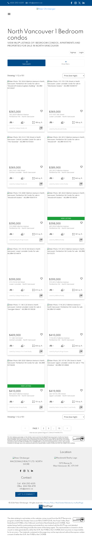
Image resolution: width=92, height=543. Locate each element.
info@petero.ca (35, 3)
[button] (15, 3)
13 (59, 428)
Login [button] (81, 52)
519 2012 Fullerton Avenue (61, 283)
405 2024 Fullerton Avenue (61, 227)
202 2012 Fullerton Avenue (61, 171)
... (53, 428)
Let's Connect (26, 494)
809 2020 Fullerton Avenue (21, 395)
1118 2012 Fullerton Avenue (61, 339)
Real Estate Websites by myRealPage (69, 503)
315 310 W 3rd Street (22, 283)
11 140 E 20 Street (22, 339)
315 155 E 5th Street (62, 115)
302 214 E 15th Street (22, 171)
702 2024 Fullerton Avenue (21, 115)
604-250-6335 (17, 3)
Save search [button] (26, 64)
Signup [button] (73, 52)
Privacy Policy (49, 503)
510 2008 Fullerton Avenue (21, 227)
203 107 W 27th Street (62, 395)
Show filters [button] (65, 64)
